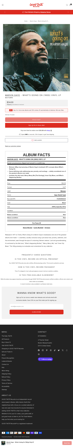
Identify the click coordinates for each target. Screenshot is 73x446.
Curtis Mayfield (38, 227)
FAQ (3, 367)
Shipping (9, 104)
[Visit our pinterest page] (47, 350)
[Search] (67, 5)
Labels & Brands (7, 361)
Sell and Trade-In (7, 352)
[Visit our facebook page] (39, 350)
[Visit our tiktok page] (55, 350)
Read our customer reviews (13, 146)
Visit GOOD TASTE (7, 345)
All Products (5, 339)
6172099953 (42, 336)
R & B (60, 195)
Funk (64, 195)
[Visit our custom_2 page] (39, 354)
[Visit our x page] (63, 350)
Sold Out (67, 443)
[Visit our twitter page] (59, 350)
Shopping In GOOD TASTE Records (13, 348)
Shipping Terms (45, 12)
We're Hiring (5, 370)
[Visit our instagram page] (43, 350)
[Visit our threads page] (51, 350)
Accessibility (5, 386)
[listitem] (36, 12)
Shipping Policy (6, 374)
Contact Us (5, 364)
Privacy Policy (6, 380)
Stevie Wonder (27, 227)
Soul (55, 195)
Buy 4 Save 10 (6, 342)
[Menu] (3, 5)
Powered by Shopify (7, 437)
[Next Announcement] (68, 12)
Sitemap (4, 389)
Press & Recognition (8, 358)
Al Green (47, 227)
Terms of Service (7, 383)
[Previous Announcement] (5, 12)
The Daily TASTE (7, 336)
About (3, 355)
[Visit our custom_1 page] (67, 350)
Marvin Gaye (12, 95)
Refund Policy (6, 377)
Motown (9, 98)
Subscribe (36, 312)
